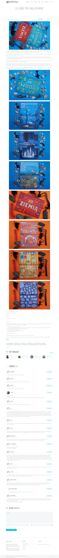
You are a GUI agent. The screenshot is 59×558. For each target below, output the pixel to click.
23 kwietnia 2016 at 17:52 (14, 402)
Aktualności (24, 545)
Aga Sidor (11, 471)
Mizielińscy (43, 343)
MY (50, 1)
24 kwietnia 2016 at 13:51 (14, 421)
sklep (42, 1)
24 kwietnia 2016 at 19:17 (14, 429)
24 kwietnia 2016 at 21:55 (14, 464)
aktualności (27, 1)
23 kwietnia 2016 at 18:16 (14, 409)
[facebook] (51, 556)
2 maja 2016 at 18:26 (14, 489)
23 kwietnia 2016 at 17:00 (14, 393)
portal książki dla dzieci (24, 344)
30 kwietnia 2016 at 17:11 (14, 480)
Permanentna (12, 371)
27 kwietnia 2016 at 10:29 (14, 472)
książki (32, 1)
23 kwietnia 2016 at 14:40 (14, 372)
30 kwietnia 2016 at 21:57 (14, 496)
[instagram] (52, 556)
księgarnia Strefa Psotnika (37, 343)
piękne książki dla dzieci (17, 344)
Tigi (11, 408)
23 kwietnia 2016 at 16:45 (14, 386)
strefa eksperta (47, 1)
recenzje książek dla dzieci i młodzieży (33, 344)
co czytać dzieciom (17, 343)
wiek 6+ (18, 19)
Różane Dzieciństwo (13, 479)
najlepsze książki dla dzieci (10, 344)
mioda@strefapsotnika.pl (45, 544)
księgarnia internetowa (29, 343)
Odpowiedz (49, 371)
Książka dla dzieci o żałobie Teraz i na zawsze (49, 357)
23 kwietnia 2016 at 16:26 (14, 379)
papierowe (14, 19)
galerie (39, 1)
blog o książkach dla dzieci (10, 343)
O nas (23, 547)
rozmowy (35, 1)
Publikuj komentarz (11, 529)
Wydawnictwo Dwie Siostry (43, 344)
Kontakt (24, 548)
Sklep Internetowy (25, 543)
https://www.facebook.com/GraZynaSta (26, 491)
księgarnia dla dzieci (23, 343)
